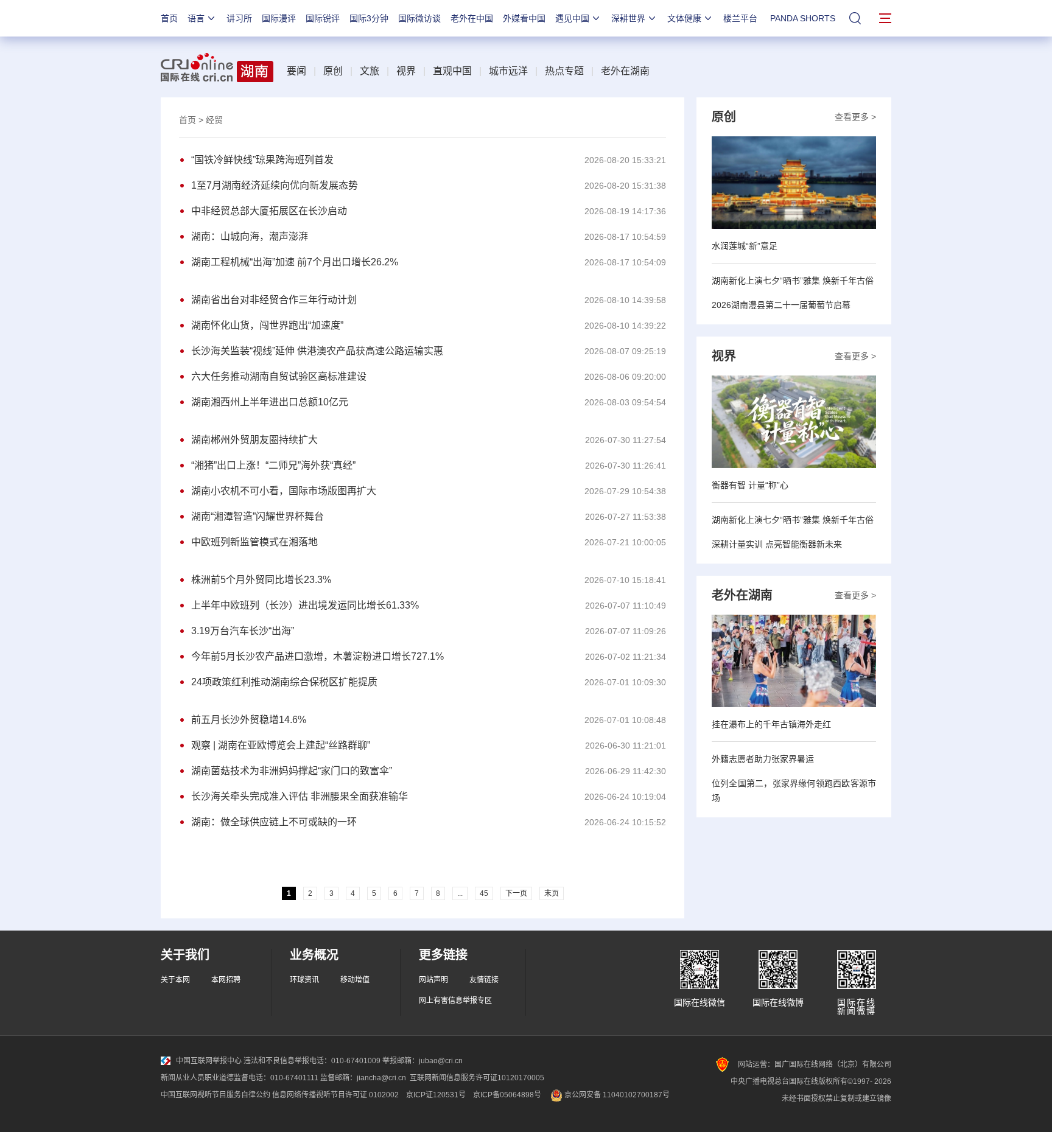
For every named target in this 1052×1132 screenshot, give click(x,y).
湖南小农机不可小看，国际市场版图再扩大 (283, 491)
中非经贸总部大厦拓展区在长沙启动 (269, 211)
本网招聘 (225, 980)
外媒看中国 (524, 18)
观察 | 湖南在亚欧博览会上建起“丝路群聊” (280, 745)
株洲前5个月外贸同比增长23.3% (261, 580)
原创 (333, 71)
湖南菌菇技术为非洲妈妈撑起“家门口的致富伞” (291, 771)
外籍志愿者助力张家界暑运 (763, 759)
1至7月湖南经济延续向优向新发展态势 (274, 185)
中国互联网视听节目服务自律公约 (215, 1095)
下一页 (516, 893)
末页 (551, 893)
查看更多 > (855, 117)
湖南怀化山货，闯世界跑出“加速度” (267, 325)
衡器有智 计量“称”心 (750, 485)
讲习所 (239, 18)
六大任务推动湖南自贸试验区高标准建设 (278, 376)
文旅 (369, 71)
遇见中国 (572, 18)
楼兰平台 (740, 18)
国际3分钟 (368, 18)
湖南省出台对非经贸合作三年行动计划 (274, 300)
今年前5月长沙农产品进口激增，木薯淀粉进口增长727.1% (317, 656)
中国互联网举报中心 (209, 1061)
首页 (169, 18)
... (460, 893)
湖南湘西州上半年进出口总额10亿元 (269, 402)
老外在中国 (472, 18)
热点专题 (564, 71)
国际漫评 (279, 18)
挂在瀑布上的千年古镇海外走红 (771, 724)
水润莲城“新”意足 (744, 246)
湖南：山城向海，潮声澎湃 (249, 236)
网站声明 (433, 980)
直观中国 (452, 71)
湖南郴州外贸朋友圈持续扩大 (254, 440)
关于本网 (175, 980)
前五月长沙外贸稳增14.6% (248, 719)
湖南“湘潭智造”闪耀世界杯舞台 (257, 516)
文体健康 (684, 18)
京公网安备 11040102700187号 (616, 1095)
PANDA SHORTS (802, 18)
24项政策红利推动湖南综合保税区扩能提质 (284, 682)
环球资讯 (304, 980)
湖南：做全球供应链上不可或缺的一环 (274, 822)
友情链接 (484, 980)
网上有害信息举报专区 (455, 1000)
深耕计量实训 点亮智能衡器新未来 (777, 544)
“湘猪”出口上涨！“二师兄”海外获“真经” (273, 465)
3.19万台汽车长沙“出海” (242, 631)
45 (484, 893)
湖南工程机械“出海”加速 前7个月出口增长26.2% (294, 262)
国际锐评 (323, 18)
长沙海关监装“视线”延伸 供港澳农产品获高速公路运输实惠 (317, 351)
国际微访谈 (419, 18)
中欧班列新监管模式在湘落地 (254, 542)
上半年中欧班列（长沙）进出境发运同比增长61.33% (305, 605)
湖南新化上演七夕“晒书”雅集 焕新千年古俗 (793, 280)
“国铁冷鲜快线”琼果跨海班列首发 (262, 160)
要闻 (296, 71)
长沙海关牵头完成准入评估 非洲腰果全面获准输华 (299, 796)
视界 (406, 71)
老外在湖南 (625, 71)
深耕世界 (628, 18)
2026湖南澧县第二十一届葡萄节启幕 (781, 305)
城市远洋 (508, 71)
